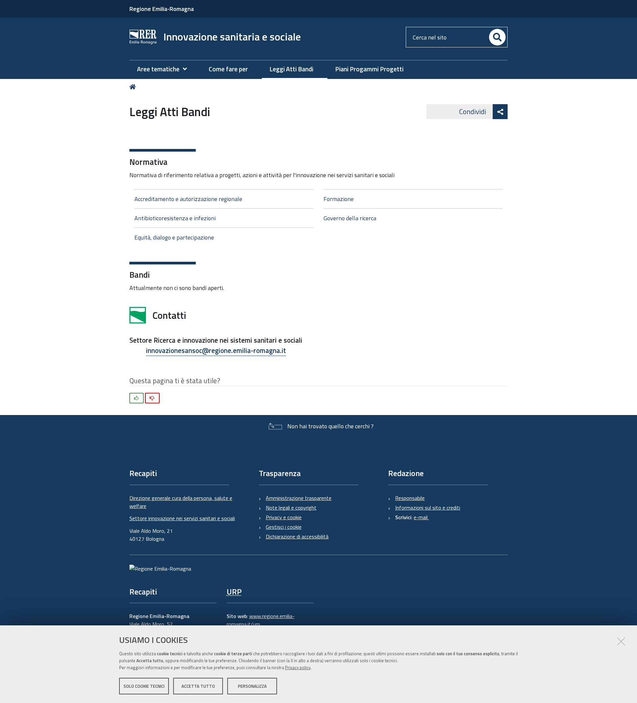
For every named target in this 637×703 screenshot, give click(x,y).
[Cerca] (497, 37)
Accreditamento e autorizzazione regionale (188, 198)
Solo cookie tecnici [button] (144, 685)
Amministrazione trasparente (298, 498)
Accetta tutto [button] (198, 685)
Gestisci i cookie (284, 527)
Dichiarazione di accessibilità (297, 536)
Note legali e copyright (291, 508)
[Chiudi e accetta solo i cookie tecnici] (621, 641)
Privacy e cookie (284, 517)
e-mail (421, 517)
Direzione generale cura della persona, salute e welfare (180, 502)
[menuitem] (165, 69)
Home (133, 87)
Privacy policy (298, 667)
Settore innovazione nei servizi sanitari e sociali (182, 518)
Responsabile (410, 498)
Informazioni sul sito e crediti (427, 508)
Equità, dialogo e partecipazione (174, 237)
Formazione (338, 198)
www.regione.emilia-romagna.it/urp (261, 620)
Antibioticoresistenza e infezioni (175, 218)
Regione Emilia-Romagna (161, 8)
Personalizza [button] (252, 685)
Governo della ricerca (349, 218)
